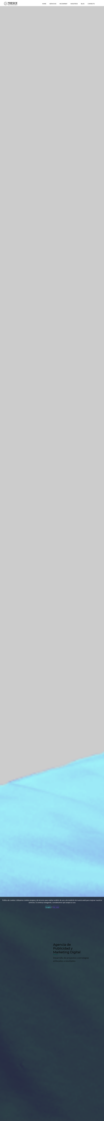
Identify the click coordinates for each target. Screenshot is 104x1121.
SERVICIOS (52, 3)
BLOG (82, 3)
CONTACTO (91, 3)
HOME (44, 3)
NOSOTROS (74, 3)
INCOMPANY (63, 3)
